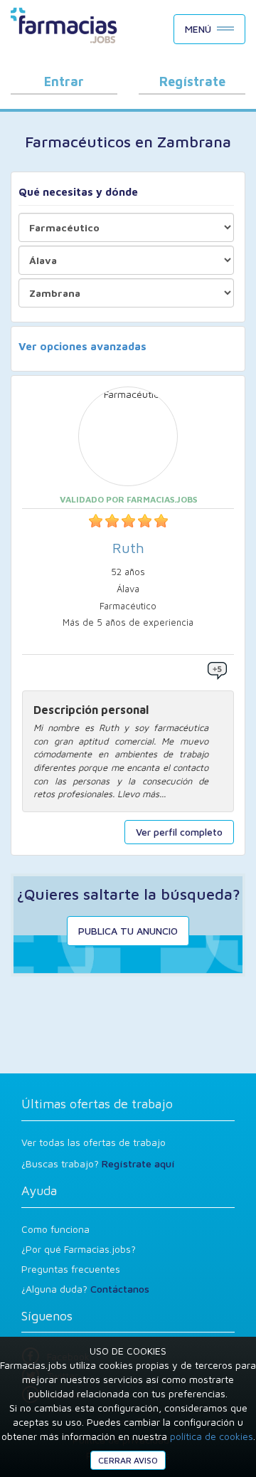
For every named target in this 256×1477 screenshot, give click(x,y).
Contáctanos (119, 1289)
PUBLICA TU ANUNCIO (128, 931)
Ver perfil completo (179, 832)
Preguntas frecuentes (70, 1269)
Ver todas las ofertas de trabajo (93, 1142)
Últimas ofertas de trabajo (97, 1103)
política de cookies (211, 1436)
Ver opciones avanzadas (82, 346)
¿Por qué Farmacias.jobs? (78, 1249)
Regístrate (192, 81)
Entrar (64, 81)
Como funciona (55, 1229)
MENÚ (198, 29)
